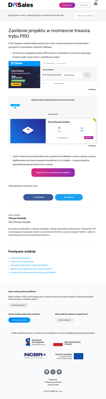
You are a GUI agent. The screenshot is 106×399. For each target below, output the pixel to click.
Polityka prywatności (53, 382)
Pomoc (23, 15)
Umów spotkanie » (64, 320)
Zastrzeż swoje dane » (19, 320)
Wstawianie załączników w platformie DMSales (29, 265)
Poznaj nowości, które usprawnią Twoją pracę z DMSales (33, 272)
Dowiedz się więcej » (19, 305)
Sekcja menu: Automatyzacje (21, 262)
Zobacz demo (67, 5)
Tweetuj (70, 197)
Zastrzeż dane (53, 385)
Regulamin (53, 380)
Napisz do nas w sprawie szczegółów (53, 172)
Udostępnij (39, 197)
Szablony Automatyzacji (20, 258)
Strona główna (13, 15)
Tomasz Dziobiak (17, 218)
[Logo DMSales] (22, 5)
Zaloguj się (84, 5)
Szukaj (94, 15)
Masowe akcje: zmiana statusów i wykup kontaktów (31, 269)
